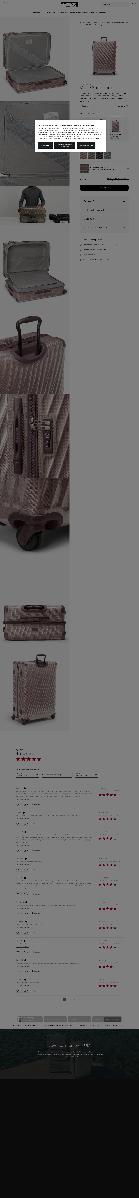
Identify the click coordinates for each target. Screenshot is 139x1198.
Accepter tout (45, 145)
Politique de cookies (92, 138)
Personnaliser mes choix (86, 145)
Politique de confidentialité (72, 138)
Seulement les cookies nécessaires (64, 145)
